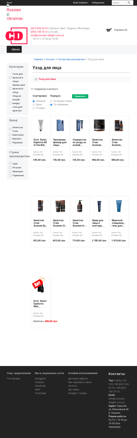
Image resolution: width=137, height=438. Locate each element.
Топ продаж (13, 378)
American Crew (18, 129)
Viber (37, 389)
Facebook (40, 385)
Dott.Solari (18, 134)
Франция (18, 171)
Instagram (40, 378)
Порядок (55, 95)
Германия (18, 175)
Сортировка (40, 95)
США (15, 163)
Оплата (72, 385)
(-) (37, 78)
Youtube (39, 382)
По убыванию (61, 104)
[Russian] (15, 7)
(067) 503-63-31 (39, 28)
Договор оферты (78, 378)
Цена (39, 104)
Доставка (73, 389)
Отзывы (40, 108)
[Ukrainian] (15, 15)
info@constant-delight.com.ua (47, 35)
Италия (17, 167)
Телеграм (40, 393)
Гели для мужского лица (18, 77)
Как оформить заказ (80, 382)
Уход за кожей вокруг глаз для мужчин (17, 103)
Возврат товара (77, 393)
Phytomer (18, 142)
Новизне (40, 101)
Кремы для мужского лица (19, 88)
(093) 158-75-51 (39, 31)
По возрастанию (63, 101)
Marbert (17, 138)
